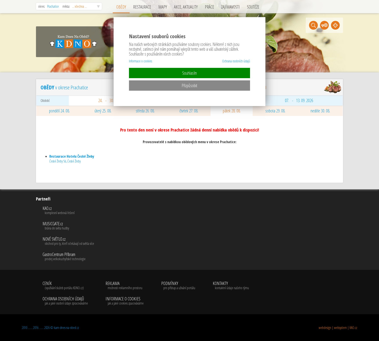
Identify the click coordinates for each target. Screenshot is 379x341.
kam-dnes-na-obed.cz (66, 327)
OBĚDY (121, 7)
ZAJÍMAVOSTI (230, 7)
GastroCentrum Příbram (64, 256)
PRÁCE (209, 7)
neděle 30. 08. (320, 111)
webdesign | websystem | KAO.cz (338, 327)
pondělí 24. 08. (59, 111)
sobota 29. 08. (275, 111)
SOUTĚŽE (253, 7)
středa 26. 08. (145, 111)
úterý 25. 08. (103, 111)
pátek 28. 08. (232, 111)
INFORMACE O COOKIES (124, 301)
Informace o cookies (140, 61)
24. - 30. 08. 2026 (112, 100)
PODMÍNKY (178, 285)
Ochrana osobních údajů (236, 61)
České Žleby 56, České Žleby (71, 159)
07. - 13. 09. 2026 (299, 100)
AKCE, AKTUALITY (186, 7)
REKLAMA (123, 285)
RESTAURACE (142, 7)
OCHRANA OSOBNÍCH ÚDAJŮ (65, 301)
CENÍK (63, 285)
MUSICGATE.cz (56, 226)
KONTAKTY (231, 285)
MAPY (162, 7)
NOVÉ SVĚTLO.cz (68, 241)
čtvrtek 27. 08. (188, 111)
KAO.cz (59, 210)
